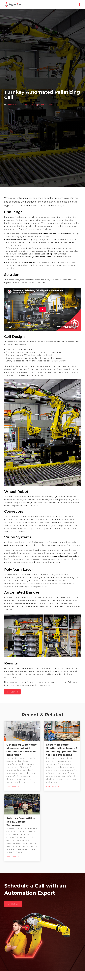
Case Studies (12, 105)
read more (11, 786)
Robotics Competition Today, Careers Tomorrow (20, 822)
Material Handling (28, 105)
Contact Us (13, 904)
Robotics (42, 105)
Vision (51, 105)
